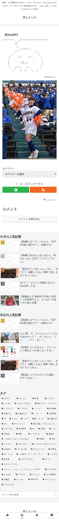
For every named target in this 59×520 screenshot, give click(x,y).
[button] (56, 494)
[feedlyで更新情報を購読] (15, 190)
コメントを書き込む (29, 219)
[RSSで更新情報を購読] (43, 190)
